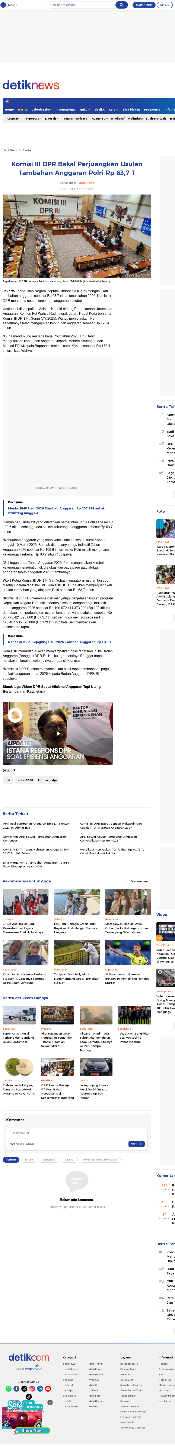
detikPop (94, 1406)
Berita (23, 109)
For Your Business (130, 1416)
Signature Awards (131, 1385)
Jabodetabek (41, 109)
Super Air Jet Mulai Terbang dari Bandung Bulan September (18, 1038)
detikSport (69, 1390)
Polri (82, 291)
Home (9, 109)
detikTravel (96, 1363)
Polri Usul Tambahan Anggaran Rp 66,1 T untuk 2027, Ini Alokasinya (36, 825)
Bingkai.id (126, 1401)
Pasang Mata (128, 1369)
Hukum (85, 109)
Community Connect (132, 1427)
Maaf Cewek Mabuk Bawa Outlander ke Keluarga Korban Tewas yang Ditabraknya (126, 928)
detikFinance (70, 1374)
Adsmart (13, 118)
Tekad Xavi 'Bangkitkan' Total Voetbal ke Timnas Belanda (134, 1038)
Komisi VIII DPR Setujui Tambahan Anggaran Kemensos (34, 838)
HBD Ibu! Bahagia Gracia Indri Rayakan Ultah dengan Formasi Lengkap (76, 928)
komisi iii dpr (47, 780)
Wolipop (94, 1379)
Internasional (66, 109)
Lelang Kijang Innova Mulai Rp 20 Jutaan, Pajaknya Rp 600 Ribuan (94, 1091)
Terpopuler (32, 118)
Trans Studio (128, 1395)
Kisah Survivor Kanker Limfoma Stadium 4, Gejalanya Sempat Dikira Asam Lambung (24, 978)
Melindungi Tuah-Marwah (147, 118)
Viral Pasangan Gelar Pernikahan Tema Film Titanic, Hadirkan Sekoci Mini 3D (56, 1040)
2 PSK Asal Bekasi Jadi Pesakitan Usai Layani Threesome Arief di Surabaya (23, 928)
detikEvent (126, 1379)
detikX (100, 109)
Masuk (164, 5)
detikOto (68, 1401)
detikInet (68, 1379)
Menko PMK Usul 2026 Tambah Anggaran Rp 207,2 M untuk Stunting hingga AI (56, 510)
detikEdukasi (70, 1369)
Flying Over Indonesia (133, 1411)
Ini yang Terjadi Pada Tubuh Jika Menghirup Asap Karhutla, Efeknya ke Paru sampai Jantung (96, 1042)
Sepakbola (69, 1395)
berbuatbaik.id (129, 1363)
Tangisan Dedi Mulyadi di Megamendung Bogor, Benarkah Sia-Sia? (76, 978)
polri (7, 780)
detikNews (10, 150)
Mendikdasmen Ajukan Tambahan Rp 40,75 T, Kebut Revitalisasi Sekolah (112, 851)
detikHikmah (96, 1401)
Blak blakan (131, 109)
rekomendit (127, 1422)
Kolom (113, 109)
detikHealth (96, 1374)
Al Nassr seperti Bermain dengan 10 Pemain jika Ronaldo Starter (127, 978)
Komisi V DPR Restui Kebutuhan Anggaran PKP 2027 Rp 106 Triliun (36, 851)
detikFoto (95, 1395)
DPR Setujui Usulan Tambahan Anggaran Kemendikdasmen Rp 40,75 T (108, 838)
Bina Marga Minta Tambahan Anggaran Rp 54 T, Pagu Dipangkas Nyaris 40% (36, 864)
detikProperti (71, 1406)
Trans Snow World (131, 1390)
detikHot (68, 1385)
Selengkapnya (139, 881)
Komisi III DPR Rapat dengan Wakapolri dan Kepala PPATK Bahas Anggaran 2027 (111, 825)
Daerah (51, 118)
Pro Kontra (152, 109)
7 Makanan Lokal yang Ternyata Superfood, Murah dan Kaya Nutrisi (19, 1089)
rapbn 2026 (24, 780)
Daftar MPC (144, 5)
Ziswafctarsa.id (129, 1406)
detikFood (95, 1369)
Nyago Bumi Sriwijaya (108, 118)
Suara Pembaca (75, 118)
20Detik (93, 1390)
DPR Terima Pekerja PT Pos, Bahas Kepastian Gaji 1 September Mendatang (57, 1091)
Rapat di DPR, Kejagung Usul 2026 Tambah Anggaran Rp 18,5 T (60, 642)
